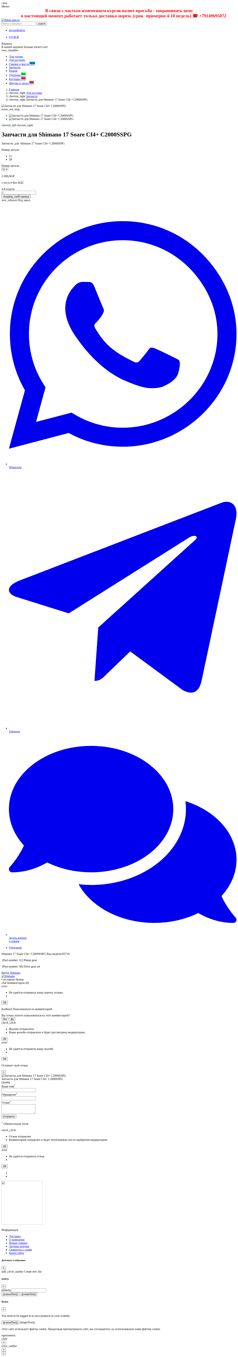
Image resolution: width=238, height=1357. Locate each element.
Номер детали (10, 149)
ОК (4, 1002)
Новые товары (18, 1243)
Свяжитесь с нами (20, 1249)
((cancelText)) (10, 1294)
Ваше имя (8, 1086)
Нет (5, 1019)
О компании (17, 1239)
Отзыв (6, 1102)
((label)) (6, 1290)
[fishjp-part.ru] (10, 20)
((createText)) (28, 1294)
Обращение (9, 1094)
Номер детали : (11, 165)
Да (12, 1019)
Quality (5, 1082)
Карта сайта (16, 1253)
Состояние (8, 979)
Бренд (5, 972)
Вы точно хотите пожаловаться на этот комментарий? (35, 1015)
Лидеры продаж (19, 1246)
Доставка (15, 1236)
